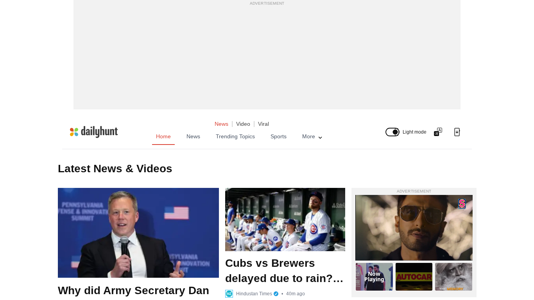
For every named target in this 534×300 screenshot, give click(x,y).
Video (243, 124)
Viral (263, 124)
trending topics (235, 136)
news (193, 136)
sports (279, 136)
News (221, 124)
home (163, 136)
